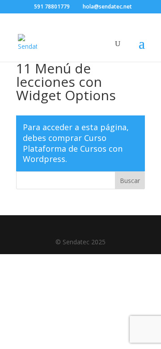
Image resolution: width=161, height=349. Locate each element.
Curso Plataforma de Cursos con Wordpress (73, 148)
